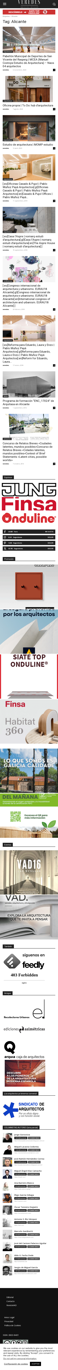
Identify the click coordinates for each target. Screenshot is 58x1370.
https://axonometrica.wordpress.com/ (26, 1153)
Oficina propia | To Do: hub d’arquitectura (28, 105)
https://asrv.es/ (19, 1225)
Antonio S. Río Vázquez (25, 1219)
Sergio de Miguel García (26, 1267)
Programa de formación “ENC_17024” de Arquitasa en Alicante (28, 402)
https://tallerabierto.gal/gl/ (22, 1189)
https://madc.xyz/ (20, 1177)
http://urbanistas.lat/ (20, 1261)
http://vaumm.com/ (20, 1201)
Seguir (50, 537)
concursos (7, 439)
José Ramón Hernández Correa (29, 1158)
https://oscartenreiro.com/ (22, 1213)
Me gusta (49, 532)
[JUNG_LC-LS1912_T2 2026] (29, 587)
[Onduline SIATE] (29, 676)
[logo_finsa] (29, 503)
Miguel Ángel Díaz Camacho (28, 1171)
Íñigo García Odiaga (24, 1195)
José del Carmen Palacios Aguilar (30, 1243)
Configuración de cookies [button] (16, 1364)
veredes (6, 70)
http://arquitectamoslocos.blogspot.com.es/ (28, 1165)
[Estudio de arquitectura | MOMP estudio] (29, 128)
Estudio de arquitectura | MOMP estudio (28, 144)
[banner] (29, 917)
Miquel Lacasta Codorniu (26, 1146)
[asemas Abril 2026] (29, 631)
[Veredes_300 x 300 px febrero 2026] (29, 771)
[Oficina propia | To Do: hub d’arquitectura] (29, 89)
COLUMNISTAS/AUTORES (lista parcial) (21, 1128)
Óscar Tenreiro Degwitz (26, 1207)
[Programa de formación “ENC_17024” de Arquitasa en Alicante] (29, 384)
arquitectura (8, 52)
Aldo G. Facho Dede (23, 1255)
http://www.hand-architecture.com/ (25, 1273)
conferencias (8, 281)
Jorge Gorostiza (22, 1134)
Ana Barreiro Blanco (24, 1183)
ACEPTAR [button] (35, 1364)
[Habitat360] (29, 721)
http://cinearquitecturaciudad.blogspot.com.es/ (29, 1141)
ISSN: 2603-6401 (11, 1335)
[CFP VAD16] (29, 872)
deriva (6, 396)
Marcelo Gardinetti (23, 1231)
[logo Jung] (29, 489)
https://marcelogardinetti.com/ (24, 1237)
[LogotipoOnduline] (29, 518)
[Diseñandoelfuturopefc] (29, 816)
